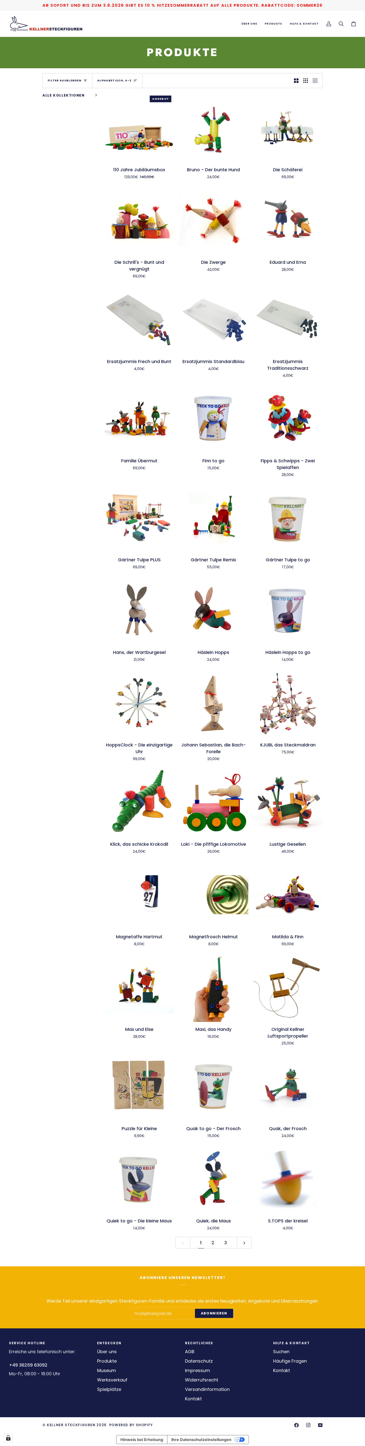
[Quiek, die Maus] (213, 1178)
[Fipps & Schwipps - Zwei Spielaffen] (288, 418)
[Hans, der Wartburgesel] (139, 610)
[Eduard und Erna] (288, 220)
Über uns (107, 1351)
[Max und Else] (139, 987)
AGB (189, 1351)
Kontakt (193, 1399)
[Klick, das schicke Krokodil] (139, 802)
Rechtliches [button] (199, 1343)
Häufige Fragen (290, 1361)
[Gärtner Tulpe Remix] (213, 517)
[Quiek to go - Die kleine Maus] (139, 1178)
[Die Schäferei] (288, 127)
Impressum (197, 1370)
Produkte (107, 1361)
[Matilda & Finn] (288, 894)
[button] (249, 24)
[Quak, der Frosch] (288, 1086)
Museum (106, 1370)
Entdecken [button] (109, 1343)
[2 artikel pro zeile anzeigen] (296, 80)
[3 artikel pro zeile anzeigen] (305, 80)
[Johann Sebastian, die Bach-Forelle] (213, 703)
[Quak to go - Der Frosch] (213, 1086)
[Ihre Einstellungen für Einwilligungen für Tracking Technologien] (8, 1438)
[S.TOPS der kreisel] (288, 1178)
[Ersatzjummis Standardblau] (213, 319)
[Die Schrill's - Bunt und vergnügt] (139, 220)
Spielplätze (109, 1389)
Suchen (281, 1351)
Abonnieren (214, 1313)
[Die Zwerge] (213, 220)
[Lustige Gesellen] (288, 802)
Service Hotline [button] (27, 1343)
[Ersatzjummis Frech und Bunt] (139, 319)
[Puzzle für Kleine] (139, 1086)
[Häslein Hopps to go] (288, 610)
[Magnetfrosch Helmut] (213, 894)
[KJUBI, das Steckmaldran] (288, 703)
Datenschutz (199, 1361)
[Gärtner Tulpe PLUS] (139, 517)
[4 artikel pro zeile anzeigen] (316, 80)
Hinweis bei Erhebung (141, 1439)
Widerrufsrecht (201, 1380)
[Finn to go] (213, 418)
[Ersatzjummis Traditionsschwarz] (288, 319)
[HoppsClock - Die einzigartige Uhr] (139, 703)
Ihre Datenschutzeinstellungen (201, 1439)
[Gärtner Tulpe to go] (288, 517)
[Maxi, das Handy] (213, 987)
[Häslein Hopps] (213, 610)
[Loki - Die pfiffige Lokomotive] (213, 802)
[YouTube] (320, 1425)
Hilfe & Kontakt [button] (291, 1343)
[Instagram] (308, 1425)
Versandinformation (207, 1389)
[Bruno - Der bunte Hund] (213, 127)
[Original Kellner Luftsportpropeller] (288, 987)
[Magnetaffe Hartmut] (139, 894)
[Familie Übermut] (139, 418)
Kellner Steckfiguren (71, 1425)
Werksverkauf (112, 1380)
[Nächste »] (244, 1243)
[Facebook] (296, 1425)
